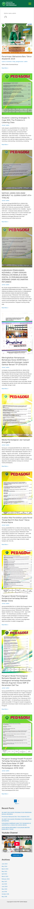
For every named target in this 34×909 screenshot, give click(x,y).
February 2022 (5, 879)
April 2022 (4, 874)
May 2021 (4, 881)
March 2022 (5, 876)
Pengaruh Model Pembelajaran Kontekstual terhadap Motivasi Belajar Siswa (15, 598)
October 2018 (5, 894)
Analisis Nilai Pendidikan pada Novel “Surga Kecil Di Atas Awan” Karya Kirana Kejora (17, 520)
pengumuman (19, 61)
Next (17, 803)
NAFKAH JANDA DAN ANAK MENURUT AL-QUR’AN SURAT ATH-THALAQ (17, 195)
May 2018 (4, 896)
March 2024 (5, 869)
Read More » (5, 68)
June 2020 (4, 886)
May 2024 (4, 866)
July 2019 (4, 891)
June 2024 (4, 863)
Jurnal (3, 125)
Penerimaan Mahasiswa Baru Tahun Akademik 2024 (15, 816)
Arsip (14, 61)
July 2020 (4, 884)
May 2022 (4, 871)
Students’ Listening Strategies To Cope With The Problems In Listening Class (16, 120)
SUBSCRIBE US (17, 855)
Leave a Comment (7, 61)
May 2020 (4, 889)
